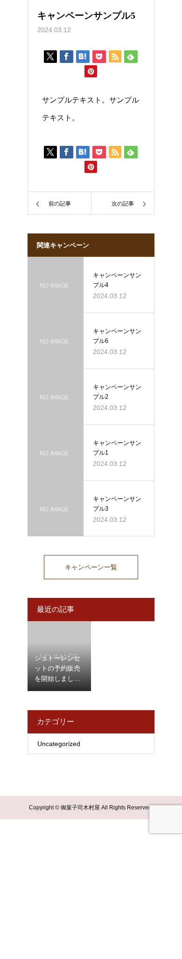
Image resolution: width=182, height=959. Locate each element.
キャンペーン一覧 (91, 567)
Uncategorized (58, 743)
